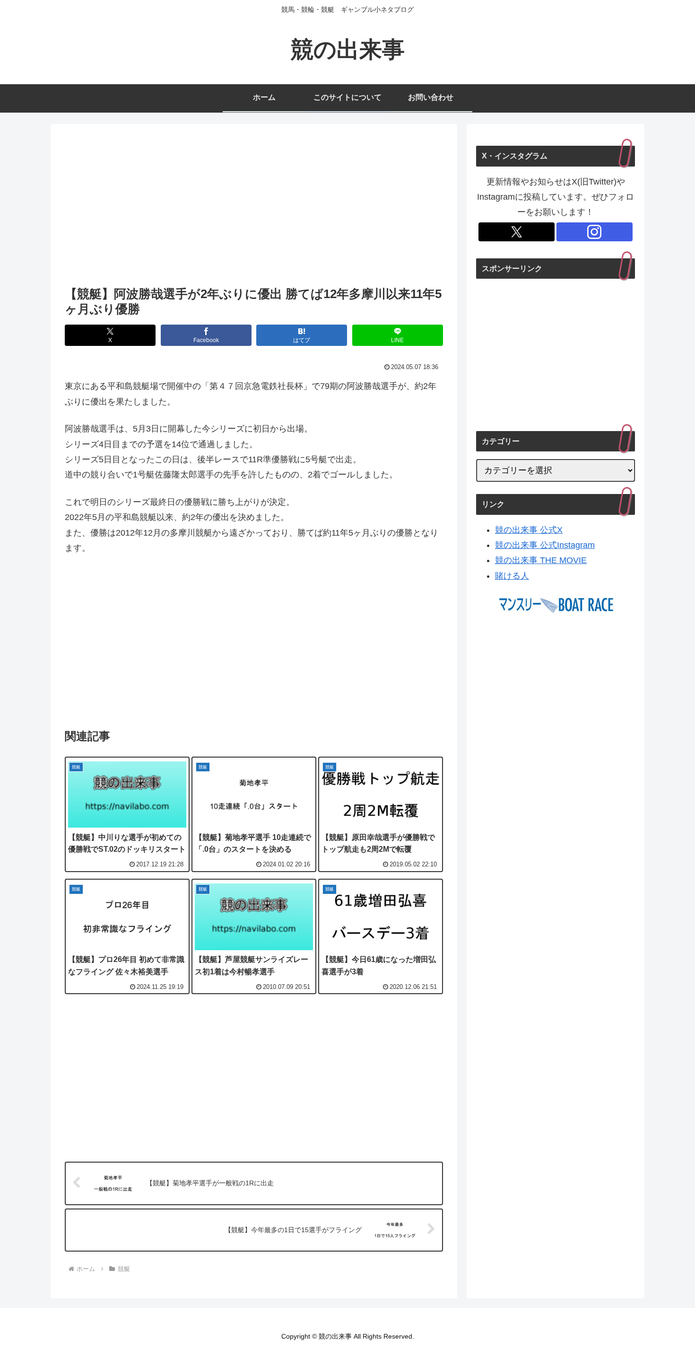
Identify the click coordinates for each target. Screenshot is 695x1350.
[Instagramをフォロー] (594, 231)
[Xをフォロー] (516, 231)
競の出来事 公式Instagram (545, 545)
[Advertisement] (254, 207)
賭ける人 (512, 576)
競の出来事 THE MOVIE (541, 560)
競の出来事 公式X (529, 530)
